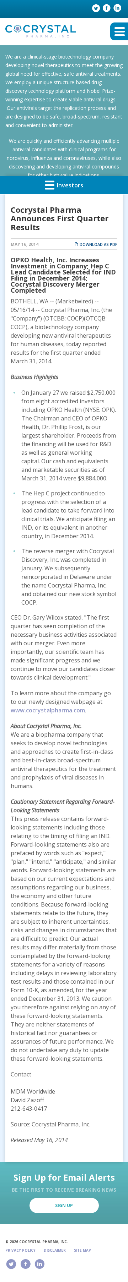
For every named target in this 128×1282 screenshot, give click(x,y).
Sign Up (64, 1205)
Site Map (82, 1250)
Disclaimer (55, 1250)
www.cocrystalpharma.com (48, 710)
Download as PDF (98, 244)
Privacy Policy (20, 1250)
